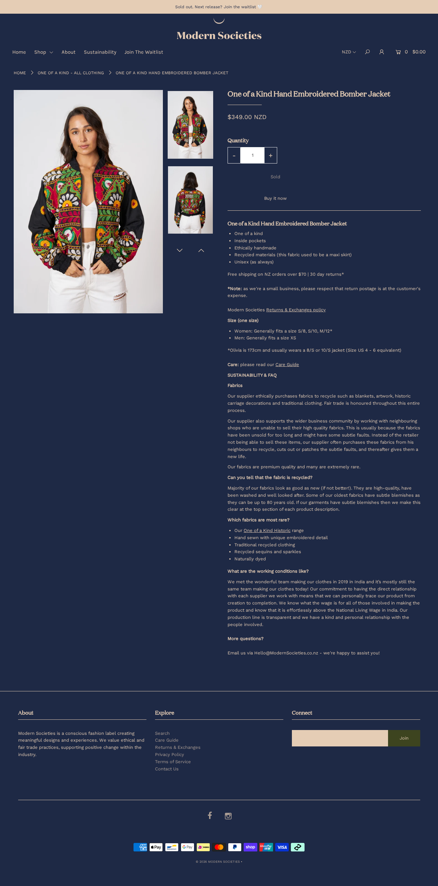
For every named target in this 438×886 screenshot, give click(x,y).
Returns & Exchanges (178, 747)
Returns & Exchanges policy (296, 309)
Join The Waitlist (144, 52)
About (69, 52)
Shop (41, 52)
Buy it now (275, 198)
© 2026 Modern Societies (218, 861)
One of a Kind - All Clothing (71, 72)
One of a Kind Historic (267, 530)
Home (19, 52)
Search (162, 733)
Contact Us (167, 768)
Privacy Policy (169, 754)
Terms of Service (173, 761)
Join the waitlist (240, 6)
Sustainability (100, 52)
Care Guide (167, 740)
